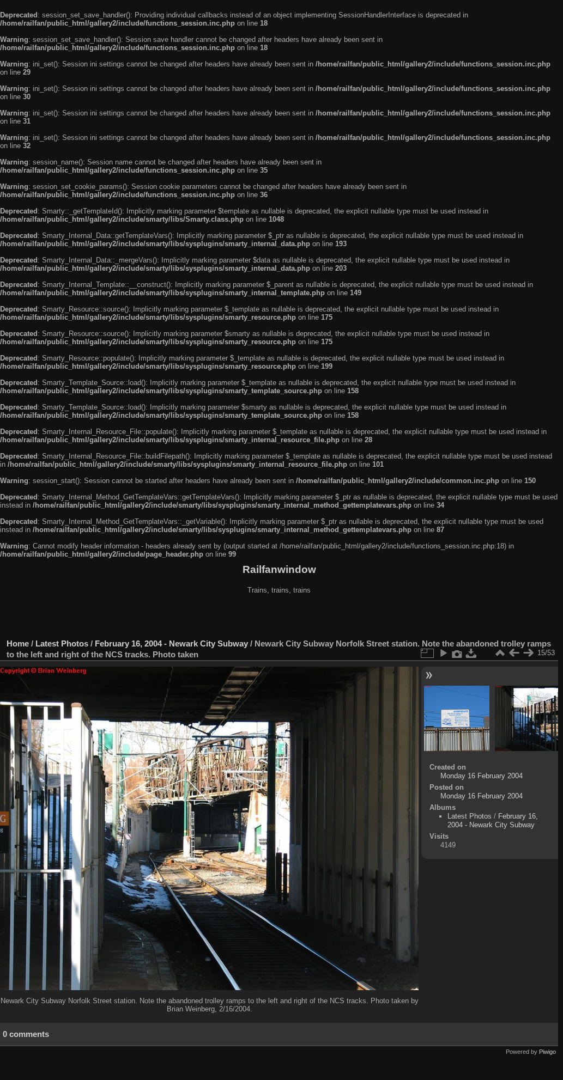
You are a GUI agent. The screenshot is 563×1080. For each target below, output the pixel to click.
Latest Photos (61, 643)
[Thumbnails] (500, 653)
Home (18, 643)
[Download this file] (471, 653)
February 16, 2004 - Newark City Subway (171, 643)
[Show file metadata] (457, 653)
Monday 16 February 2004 (481, 776)
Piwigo (547, 1051)
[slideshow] (443, 653)
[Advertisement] (279, 617)
